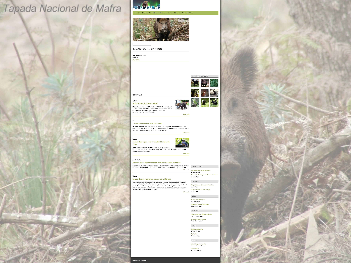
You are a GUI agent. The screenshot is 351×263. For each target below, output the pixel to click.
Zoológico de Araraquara (198, 199)
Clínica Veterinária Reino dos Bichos (201, 214)
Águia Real (194, 234)
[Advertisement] (190, 4)
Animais (136, 13)
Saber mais (186, 114)
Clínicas (176, 13)
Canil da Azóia (195, 248)
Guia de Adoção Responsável (145, 103)
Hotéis (191, 13)
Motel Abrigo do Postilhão (198, 244)
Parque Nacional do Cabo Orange (200, 189)
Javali (183, 19)
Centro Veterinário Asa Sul (198, 219)
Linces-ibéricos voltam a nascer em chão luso (152, 179)
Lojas (184, 13)
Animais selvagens (183, 21)
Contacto (143, 260)
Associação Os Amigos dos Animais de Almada (204, 175)
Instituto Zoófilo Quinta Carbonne (200, 170)
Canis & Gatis (153, 13)
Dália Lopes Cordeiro (197, 229)
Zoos (169, 13)
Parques (162, 13)
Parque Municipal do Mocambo (200, 204)
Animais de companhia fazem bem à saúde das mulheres (156, 163)
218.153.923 (136, 60)
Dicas (144, 13)
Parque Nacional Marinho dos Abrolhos (202, 185)
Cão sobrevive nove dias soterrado (147, 123)
